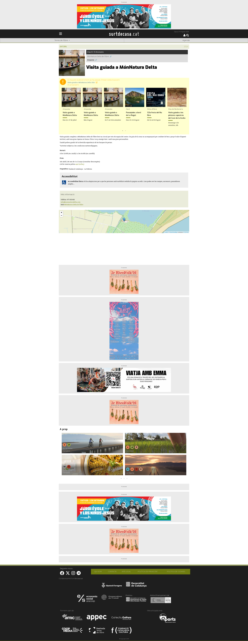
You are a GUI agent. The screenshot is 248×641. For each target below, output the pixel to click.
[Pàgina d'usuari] (184, 36)
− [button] (61, 215)
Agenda (186, 40)
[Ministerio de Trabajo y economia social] (160, 601)
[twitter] (68, 574)
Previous (63, 110)
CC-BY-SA (185, 232)
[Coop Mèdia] (72, 631)
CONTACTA (112, 571)
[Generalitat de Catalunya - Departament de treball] (136, 601)
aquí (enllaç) (79, 164)
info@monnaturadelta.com (70, 202)
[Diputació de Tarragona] (111, 586)
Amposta (90, 60)
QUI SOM (98, 571)
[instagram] (73, 574)
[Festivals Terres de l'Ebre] (97, 631)
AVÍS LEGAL (126, 571)
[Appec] (97, 618)
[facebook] (62, 574)
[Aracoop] (87, 599)
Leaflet (166, 232)
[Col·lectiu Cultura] (121, 618)
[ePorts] (167, 618)
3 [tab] (127, 478)
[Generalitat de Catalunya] (136, 586)
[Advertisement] (124, 248)
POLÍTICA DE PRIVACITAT (148, 571)
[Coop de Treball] (111, 599)
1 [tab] (123, 130)
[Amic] (72, 618)
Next (185, 110)
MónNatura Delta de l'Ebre (98, 56)
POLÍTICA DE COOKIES (176, 571)
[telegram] (79, 574)
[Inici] (124, 34)
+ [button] (61, 212)
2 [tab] (125, 130)
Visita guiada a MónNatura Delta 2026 (81, 82)
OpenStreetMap (173, 232)
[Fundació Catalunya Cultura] (121, 631)
